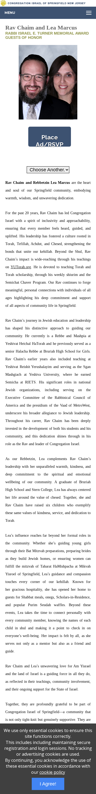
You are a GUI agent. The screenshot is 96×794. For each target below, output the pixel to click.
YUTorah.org (21, 267)
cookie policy (52, 772)
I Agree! (48, 784)
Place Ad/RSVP (49, 140)
